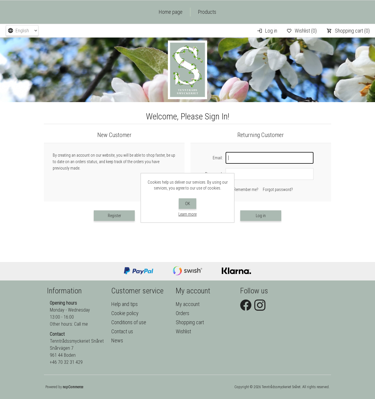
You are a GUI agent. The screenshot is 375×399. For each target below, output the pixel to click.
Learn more (187, 214)
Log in (271, 31)
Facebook (245, 305)
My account (188, 304)
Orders (182, 313)
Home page (171, 12)
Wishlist (183, 331)
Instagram (259, 305)
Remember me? (245, 189)
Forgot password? (278, 189)
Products (207, 12)
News (117, 340)
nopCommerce (73, 387)
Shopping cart (190, 322)
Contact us (122, 331)
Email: (218, 157)
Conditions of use (128, 322)
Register (114, 215)
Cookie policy (125, 313)
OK (187, 203)
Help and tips (124, 304)
